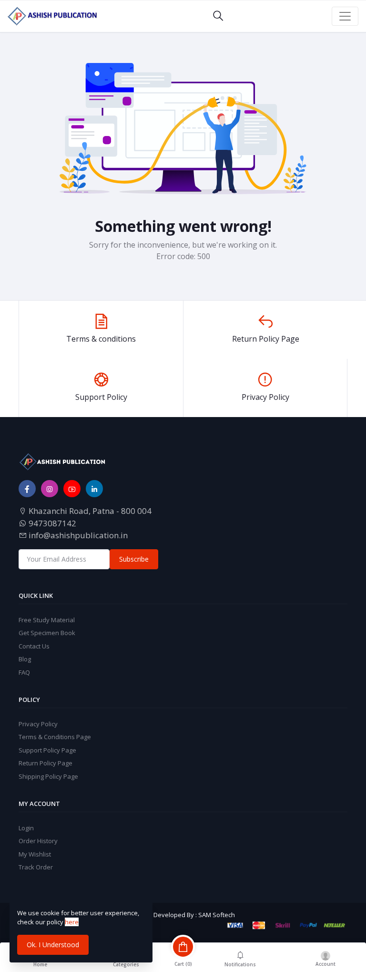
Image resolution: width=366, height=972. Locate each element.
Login (26, 828)
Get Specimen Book (47, 632)
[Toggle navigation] (345, 16)
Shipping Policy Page (48, 776)
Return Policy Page (45, 763)
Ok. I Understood (53, 944)
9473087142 (51, 523)
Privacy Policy (38, 724)
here (72, 922)
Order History (38, 840)
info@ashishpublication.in (77, 535)
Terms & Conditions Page (55, 736)
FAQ (24, 672)
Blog (25, 659)
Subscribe (134, 559)
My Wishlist (35, 854)
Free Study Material (47, 620)
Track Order (36, 867)
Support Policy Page (47, 750)
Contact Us (34, 646)
